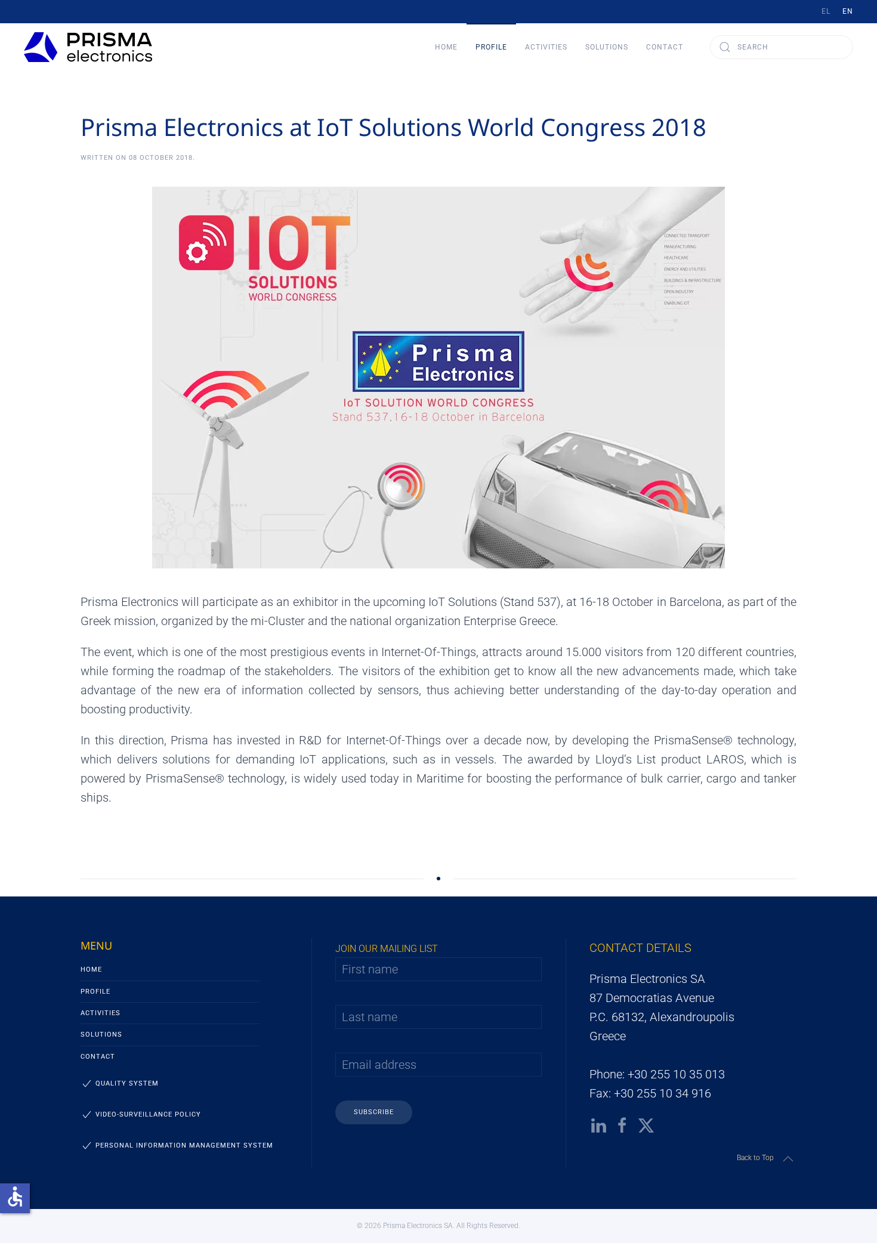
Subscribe (374, 1112)
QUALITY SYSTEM (127, 1083)
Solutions (101, 1034)
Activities (101, 1013)
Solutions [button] (606, 47)
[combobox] (781, 47)
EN (847, 11)
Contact (664, 47)
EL (826, 11)
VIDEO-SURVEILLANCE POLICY (148, 1114)
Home (446, 47)
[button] (788, 1159)
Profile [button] (491, 47)
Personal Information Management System (184, 1145)
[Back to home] (88, 47)
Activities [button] (546, 47)
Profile (95, 991)
